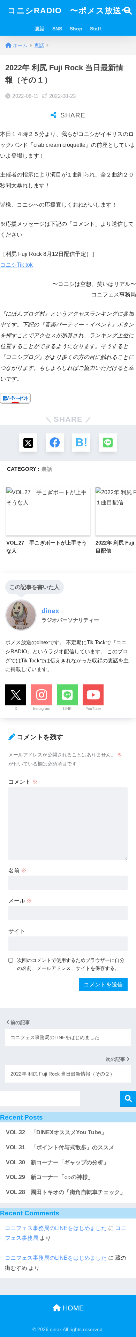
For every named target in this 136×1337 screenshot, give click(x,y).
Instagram (41, 708)
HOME (72, 1308)
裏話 (40, 28)
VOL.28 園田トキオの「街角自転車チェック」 (66, 1192)
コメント (23, 782)
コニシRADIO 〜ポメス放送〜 (69, 10)
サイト (16, 931)
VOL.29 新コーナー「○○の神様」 (49, 1177)
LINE (67, 708)
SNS (57, 28)
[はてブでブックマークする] (81, 442)
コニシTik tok (16, 265)
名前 (17, 871)
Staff (95, 28)
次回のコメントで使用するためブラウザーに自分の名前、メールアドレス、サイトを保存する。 (70, 964)
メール (20, 901)
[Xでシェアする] (28, 442)
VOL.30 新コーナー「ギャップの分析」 (57, 1162)
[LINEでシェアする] (108, 442)
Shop (76, 28)
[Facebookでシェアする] (55, 442)
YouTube (93, 708)
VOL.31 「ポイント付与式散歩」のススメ (60, 1147)
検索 (128, 1099)
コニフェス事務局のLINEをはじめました (56, 1228)
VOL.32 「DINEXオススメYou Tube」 (56, 1132)
